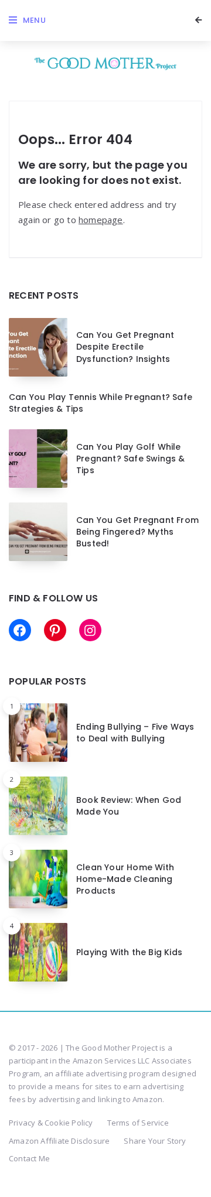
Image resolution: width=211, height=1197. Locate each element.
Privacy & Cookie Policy (51, 1122)
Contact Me (29, 1158)
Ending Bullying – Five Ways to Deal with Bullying (135, 732)
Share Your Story (155, 1141)
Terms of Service (138, 1122)
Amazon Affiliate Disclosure (59, 1141)
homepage (101, 219)
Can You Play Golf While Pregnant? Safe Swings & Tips (130, 459)
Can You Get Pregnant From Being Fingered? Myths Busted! (137, 532)
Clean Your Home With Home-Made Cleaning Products (125, 879)
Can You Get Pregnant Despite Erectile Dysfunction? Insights (125, 347)
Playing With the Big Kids (129, 952)
